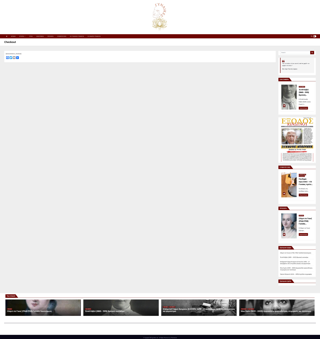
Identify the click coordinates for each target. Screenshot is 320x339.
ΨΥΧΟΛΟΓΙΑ (301, 176)
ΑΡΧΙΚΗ (13, 36)
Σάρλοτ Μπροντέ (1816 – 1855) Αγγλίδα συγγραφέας (296, 274)
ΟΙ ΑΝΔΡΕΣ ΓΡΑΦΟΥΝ (94, 36)
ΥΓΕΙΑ (31, 36)
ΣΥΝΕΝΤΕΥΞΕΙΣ (61, 36)
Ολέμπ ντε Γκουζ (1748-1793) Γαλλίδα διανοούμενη (295, 253)
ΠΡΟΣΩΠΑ (51, 36)
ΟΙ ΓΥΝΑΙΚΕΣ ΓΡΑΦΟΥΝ (77, 36)
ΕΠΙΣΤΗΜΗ (165, 306)
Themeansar (174, 337)
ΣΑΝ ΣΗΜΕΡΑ (302, 86)
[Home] (6, 36)
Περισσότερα (303, 195)
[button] (311, 36)
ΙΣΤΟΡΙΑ (21, 36)
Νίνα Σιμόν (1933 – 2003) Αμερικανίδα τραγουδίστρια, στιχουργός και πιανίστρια (276, 311)
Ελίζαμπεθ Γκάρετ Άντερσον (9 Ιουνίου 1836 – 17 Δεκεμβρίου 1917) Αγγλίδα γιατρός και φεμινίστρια (199, 310)
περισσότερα (303, 108)
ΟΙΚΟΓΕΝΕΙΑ (40, 36)
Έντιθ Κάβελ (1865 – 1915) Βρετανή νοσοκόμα (294, 257)
